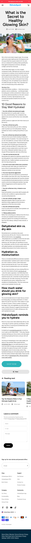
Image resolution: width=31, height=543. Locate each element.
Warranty (11, 534)
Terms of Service (20, 418)
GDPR (8, 538)
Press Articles (5, 499)
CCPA (12, 538)
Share (16, 371)
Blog (18, 496)
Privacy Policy (11, 418)
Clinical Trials (5, 502)
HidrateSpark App (6, 344)
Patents (17, 538)
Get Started (20, 476)
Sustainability (5, 496)
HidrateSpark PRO (6, 479)
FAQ (18, 479)
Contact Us (20, 482)
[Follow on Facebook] (3, 507)
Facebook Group (21, 499)
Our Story (4, 493)
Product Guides (21, 485)
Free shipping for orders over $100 (15, 1)
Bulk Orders (5, 482)
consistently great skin (15, 330)
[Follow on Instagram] (7, 507)
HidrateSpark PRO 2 (7, 476)
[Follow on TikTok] (15, 507)
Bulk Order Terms (10, 536)
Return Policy (5, 534)
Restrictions (18, 536)
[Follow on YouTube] (11, 507)
